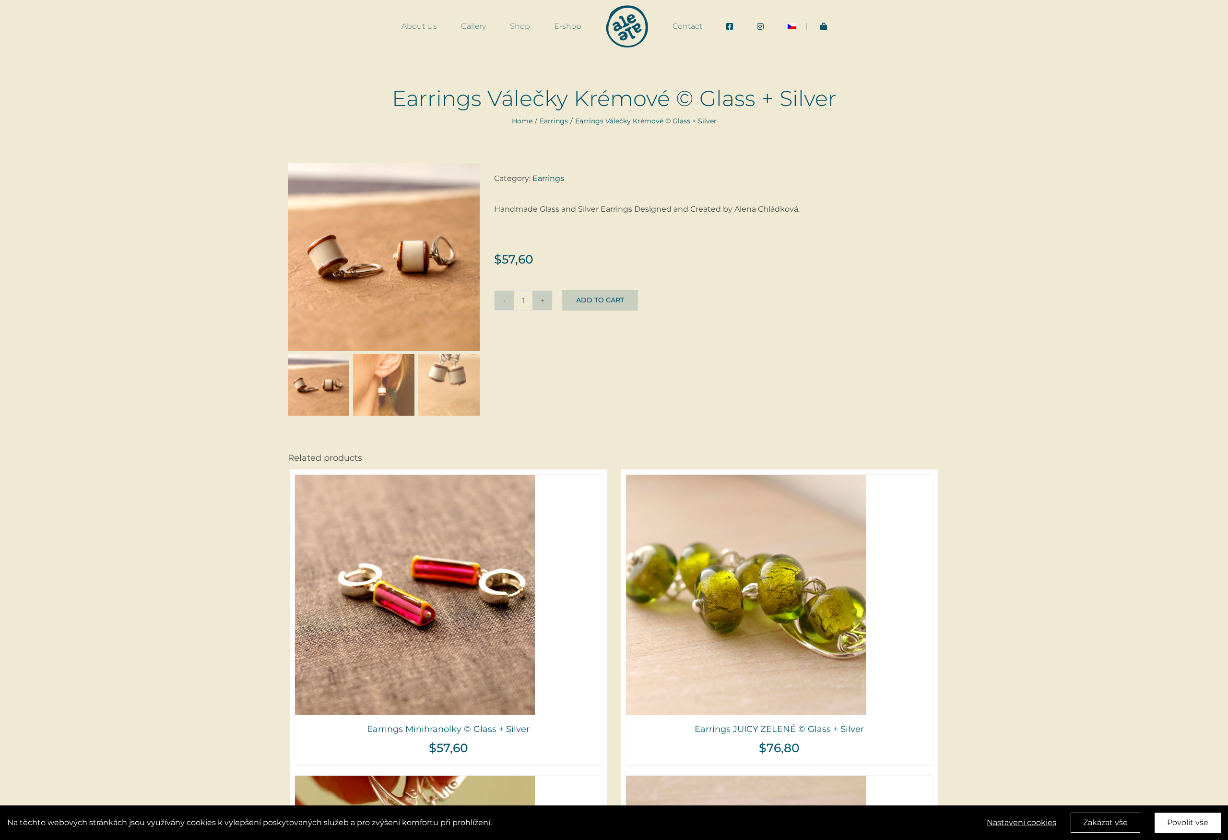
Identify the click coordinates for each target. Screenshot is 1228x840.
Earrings (548, 178)
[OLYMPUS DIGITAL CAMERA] (384, 257)
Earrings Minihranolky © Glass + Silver (448, 729)
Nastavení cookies (1021, 822)
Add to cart (600, 300)
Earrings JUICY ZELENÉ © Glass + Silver (779, 729)
